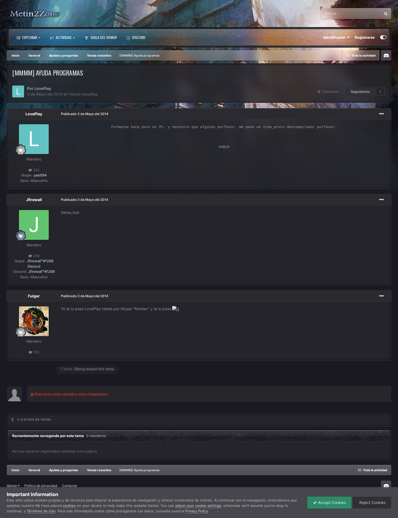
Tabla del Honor (103, 37)
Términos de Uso (41, 511)
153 (35, 352)
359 (36, 256)
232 (36, 170)
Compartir (329, 91)
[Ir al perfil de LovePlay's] (18, 91)
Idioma (12, 486)
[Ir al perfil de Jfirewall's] (34, 225)
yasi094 (40, 175)
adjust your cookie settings (198, 505)
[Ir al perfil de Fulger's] (34, 321)
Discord (138, 37)
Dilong (79, 369)
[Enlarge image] (175, 308)
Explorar (29, 37)
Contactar (69, 486)
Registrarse (365, 37)
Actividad (63, 37)
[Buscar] (385, 13)
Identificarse (335, 37)
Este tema (365, 13)
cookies (69, 505)
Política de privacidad (40, 486)
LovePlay (42, 88)
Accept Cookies (331, 502)
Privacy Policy (196, 511)
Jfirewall (34, 199)
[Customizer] (383, 37)
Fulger (34, 296)
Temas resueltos (83, 94)
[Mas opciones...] (381, 114)
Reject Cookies (372, 502)
